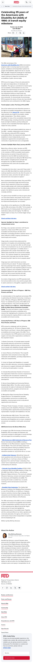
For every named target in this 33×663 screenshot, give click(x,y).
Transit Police (4, 632)
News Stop (7, 6)
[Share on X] (20, 32)
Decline (7, 653)
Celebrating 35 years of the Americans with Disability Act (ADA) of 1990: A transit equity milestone (22, 6)
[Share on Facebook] (16, 32)
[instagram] (7, 587)
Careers (3, 625)
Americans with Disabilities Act (10, 65)
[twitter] (15, 587)
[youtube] (19, 587)
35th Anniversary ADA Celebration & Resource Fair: (17, 440)
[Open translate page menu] (26, 2)
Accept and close (9, 658)
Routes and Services (7, 595)
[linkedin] (11, 587)
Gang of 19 (16, 112)
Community (4, 608)
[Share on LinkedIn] (23, 32)
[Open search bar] (30, 2)
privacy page (7, 648)
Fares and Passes (6, 599)
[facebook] (2, 587)
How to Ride (4, 603)
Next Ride (4, 612)
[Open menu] (2, 2)
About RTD (4, 617)
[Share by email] (13, 32)
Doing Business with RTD (7, 621)
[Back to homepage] (16, 2)
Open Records (5, 628)
